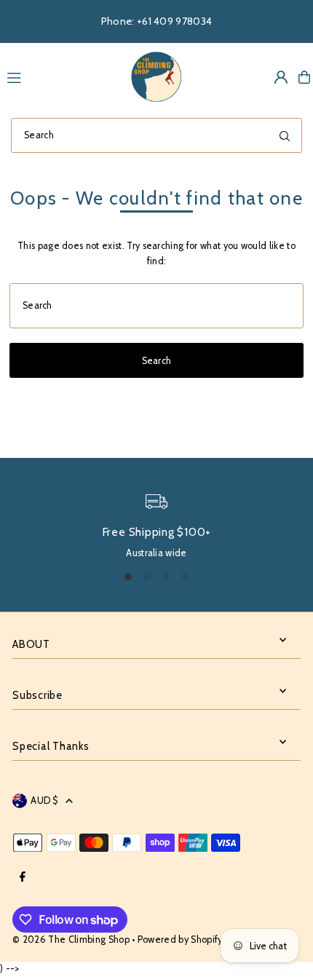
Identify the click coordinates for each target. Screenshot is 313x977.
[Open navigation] (60, 76)
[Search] (284, 135)
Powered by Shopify (180, 939)
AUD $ (44, 800)
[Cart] (304, 77)
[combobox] (156, 135)
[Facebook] (22, 877)
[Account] (281, 77)
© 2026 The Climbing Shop (71, 939)
